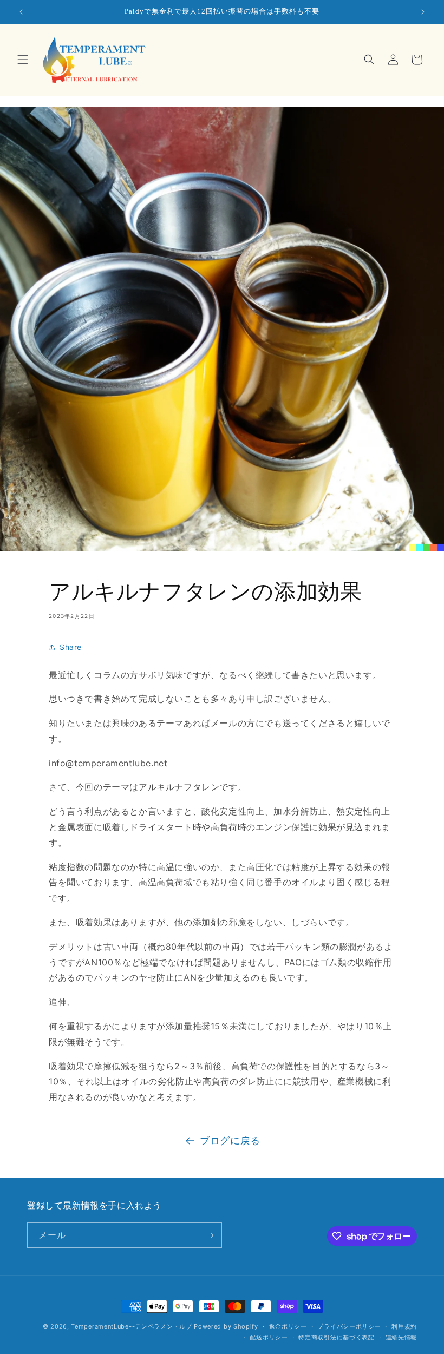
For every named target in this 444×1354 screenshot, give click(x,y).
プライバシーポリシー (349, 1326)
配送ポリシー (269, 1337)
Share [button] (71, 647)
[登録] (209, 1235)
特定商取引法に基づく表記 (336, 1337)
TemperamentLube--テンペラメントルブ (131, 1326)
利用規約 (404, 1326)
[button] (23, 59)
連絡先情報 (401, 1337)
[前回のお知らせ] (21, 12)
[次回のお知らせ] (423, 12)
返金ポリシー (288, 1326)
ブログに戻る (230, 1140)
